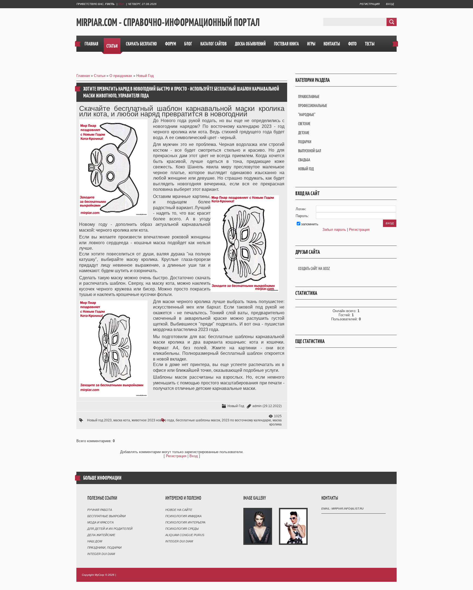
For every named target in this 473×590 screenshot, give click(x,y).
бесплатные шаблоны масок (198, 420)
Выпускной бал (309, 150)
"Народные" (306, 114)
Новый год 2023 (99, 420)
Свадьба (304, 159)
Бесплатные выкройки (106, 516)
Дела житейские (101, 535)
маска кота (121, 420)
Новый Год (145, 76)
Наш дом (94, 541)
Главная (83, 76)
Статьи (99, 76)
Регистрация (370, 3)
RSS (121, 3)
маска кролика (275, 422)
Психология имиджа (183, 516)
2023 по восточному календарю (246, 420)
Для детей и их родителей (109, 528)
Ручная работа (99, 509)
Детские (303, 132)
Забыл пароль (334, 230)
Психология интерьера (185, 522)
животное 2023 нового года (153, 420)
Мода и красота (100, 522)
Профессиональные (312, 105)
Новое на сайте (178, 509)
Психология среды (182, 528)
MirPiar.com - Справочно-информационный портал (168, 22)
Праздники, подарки (104, 547)
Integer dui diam (101, 554)
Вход (390, 3)
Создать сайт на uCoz (314, 268)
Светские (304, 123)
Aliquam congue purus (184, 535)
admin (257, 406)
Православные (308, 96)
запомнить (309, 224)
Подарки (304, 141)
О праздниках (120, 76)
